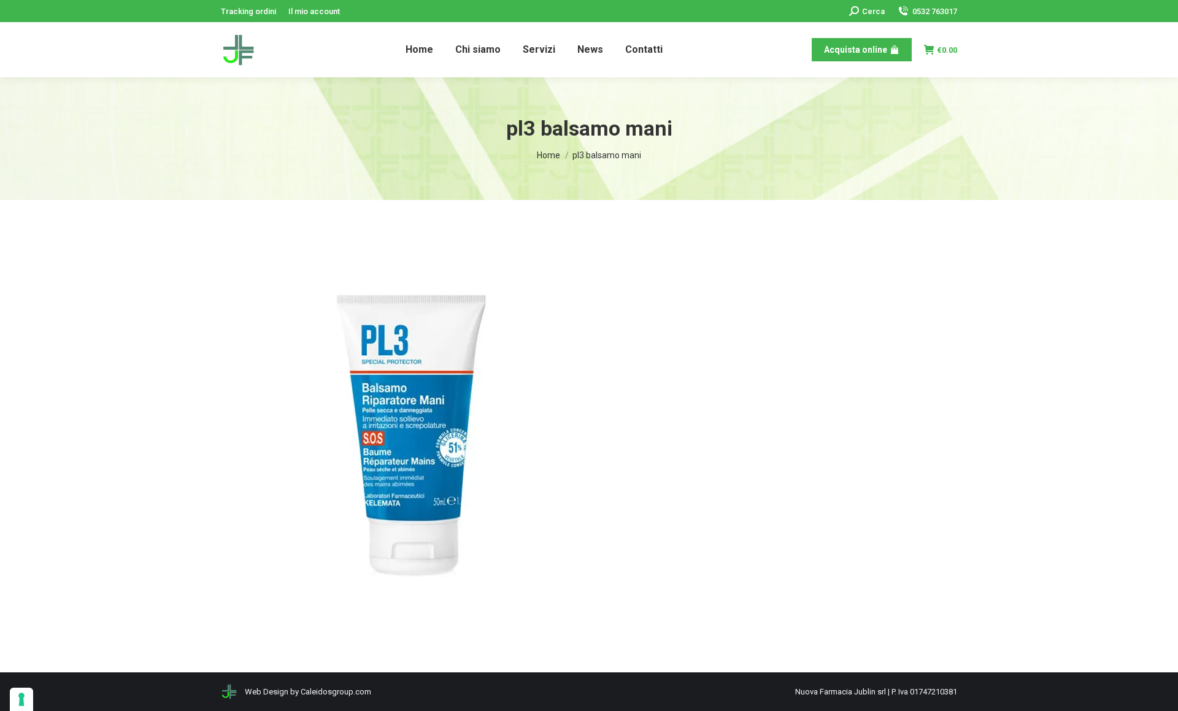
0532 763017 (934, 11)
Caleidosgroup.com (336, 691)
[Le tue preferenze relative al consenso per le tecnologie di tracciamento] (21, 699)
